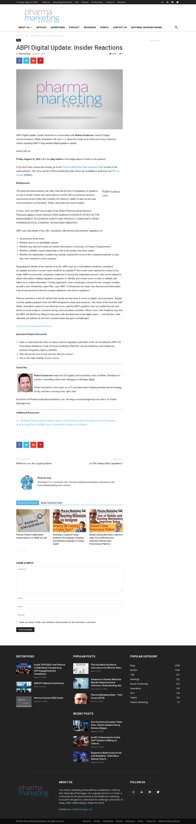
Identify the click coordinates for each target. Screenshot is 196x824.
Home (19, 35)
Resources (90, 27)
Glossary (85, 2)
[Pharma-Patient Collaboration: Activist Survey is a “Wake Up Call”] (33, 520)
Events (104, 27)
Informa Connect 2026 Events (48, 698)
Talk (26, 35)
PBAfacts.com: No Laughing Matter (34, 463)
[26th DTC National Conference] (24, 687)
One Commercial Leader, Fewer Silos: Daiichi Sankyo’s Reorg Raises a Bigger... (106, 725)
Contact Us (110, 2)
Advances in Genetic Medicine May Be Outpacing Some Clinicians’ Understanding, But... (107, 682)
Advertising (58, 27)
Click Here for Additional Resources (34, 326)
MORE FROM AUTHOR (51, 503)
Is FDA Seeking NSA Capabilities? (106, 463)
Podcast (74, 27)
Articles (41, 27)
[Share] (162, 2)
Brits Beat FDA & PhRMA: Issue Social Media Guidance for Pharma (53, 424)
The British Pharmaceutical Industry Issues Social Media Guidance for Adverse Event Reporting (67, 420)
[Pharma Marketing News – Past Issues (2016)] (81, 698)
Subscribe (121, 2)
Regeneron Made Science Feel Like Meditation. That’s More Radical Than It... (106, 756)
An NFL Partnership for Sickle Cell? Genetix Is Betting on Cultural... (105, 740)
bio (63, 139)
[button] (176, 27)
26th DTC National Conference (49, 683)
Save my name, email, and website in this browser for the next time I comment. (57, 622)
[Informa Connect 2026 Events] (24, 701)
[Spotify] (172, 2)
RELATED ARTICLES (27, 503)
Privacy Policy (97, 2)
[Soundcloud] (167, 2)
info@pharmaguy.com (82, 809)
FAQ (77, 2)
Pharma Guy (24, 53)
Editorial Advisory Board (146, 27)
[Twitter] (177, 2)
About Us (46, 2)
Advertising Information (62, 2)
